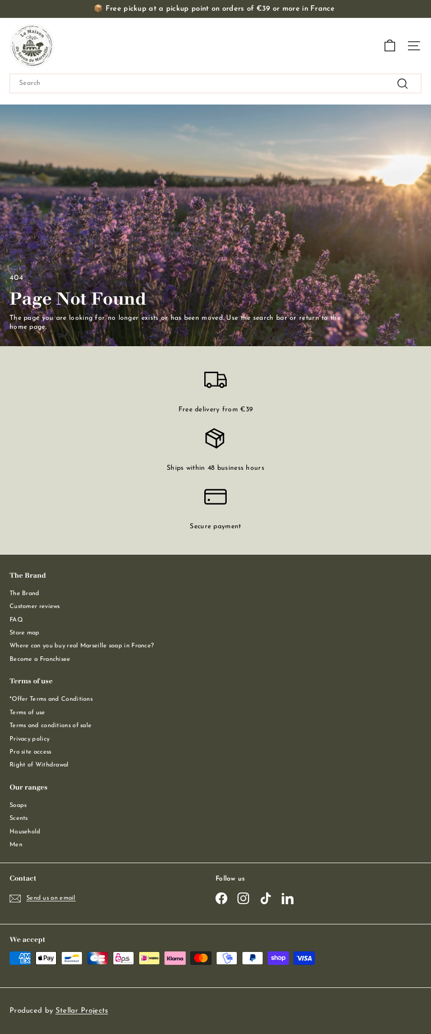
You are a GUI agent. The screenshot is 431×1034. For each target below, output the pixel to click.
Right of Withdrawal (39, 765)
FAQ (16, 620)
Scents (19, 818)
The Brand (25, 594)
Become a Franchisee (40, 659)
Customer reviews (35, 607)
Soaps (18, 805)
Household (25, 832)
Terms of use (27, 713)
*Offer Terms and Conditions (51, 699)
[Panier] (390, 45)
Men (16, 845)
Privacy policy (29, 739)
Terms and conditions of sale (50, 726)
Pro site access (31, 752)
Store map (25, 633)
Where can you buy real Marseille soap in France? (82, 646)
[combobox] (215, 83)
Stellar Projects (82, 1010)
